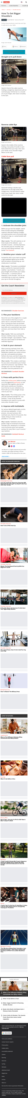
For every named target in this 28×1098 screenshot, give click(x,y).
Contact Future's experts (7, 1042)
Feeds (3, 1076)
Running (4, 1057)
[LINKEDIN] (14, 446)
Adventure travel (6, 1070)
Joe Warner (11, 19)
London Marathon (13, 5)
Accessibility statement (7, 1051)
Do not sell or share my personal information (12, 1085)
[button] (2, 2)
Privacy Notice (20, 298)
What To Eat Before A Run (11, 998)
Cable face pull (7, 156)
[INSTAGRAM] (12, 446)
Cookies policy (5, 1048)
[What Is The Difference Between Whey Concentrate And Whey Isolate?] (14, 989)
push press (17, 382)
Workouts (4, 1067)
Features (4, 20)
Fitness (3, 9)
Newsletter (24, 46)
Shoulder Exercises (17, 9)
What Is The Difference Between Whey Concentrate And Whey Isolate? (14, 993)
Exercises (9, 9)
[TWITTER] (9, 446)
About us (4, 1082)
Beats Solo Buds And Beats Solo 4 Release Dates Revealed (13, 1010)
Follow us (16, 46)
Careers (3, 1054)
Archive (3, 1079)
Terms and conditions (7, 1038)
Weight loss (4, 1073)
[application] (14, 206)
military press (12, 380)
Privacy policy (5, 1045)
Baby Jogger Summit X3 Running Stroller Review (13, 1004)
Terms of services (18, 297)
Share (5, 46)
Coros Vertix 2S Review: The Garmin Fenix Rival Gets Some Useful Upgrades (14, 1017)
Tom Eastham (10, 250)
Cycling (3, 1064)
